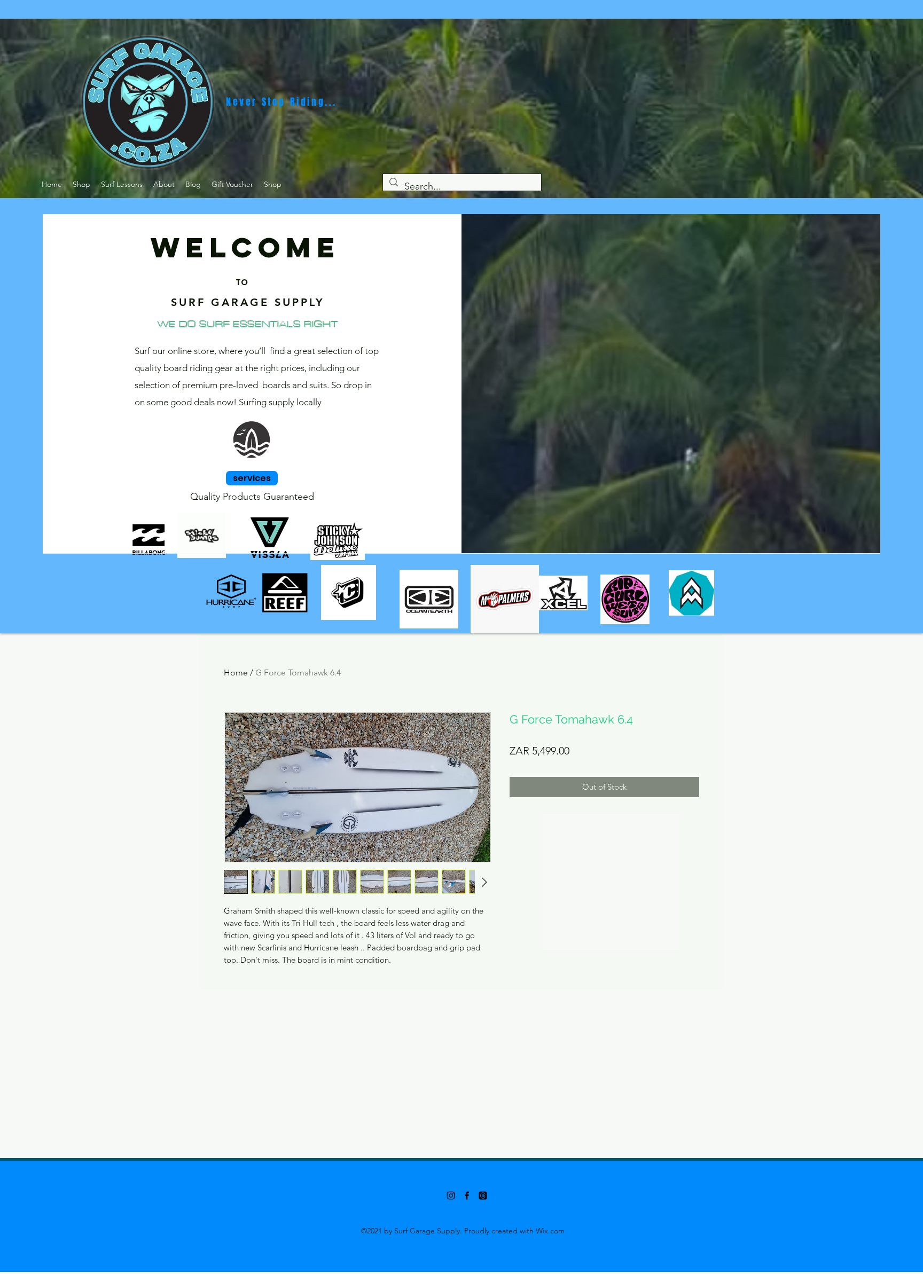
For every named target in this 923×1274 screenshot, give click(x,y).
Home (236, 672)
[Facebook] (467, 1195)
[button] (81, 184)
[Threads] (483, 1195)
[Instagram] (450, 1195)
